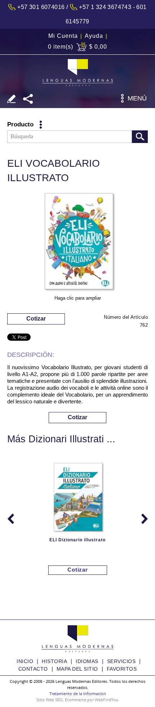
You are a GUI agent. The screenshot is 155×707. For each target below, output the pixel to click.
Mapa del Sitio (77, 669)
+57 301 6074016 (41, 7)
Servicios (121, 661)
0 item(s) (60, 47)
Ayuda (94, 36)
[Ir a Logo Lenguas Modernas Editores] (77, 72)
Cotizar (36, 319)
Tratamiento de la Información (77, 693)
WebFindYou (107, 699)
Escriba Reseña (11, 99)
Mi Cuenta (63, 36)
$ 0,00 (98, 47)
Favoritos (122, 669)
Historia (54, 661)
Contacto (33, 669)
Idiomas (87, 661)
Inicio (25, 661)
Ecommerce (75, 699)
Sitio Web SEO (49, 699)
